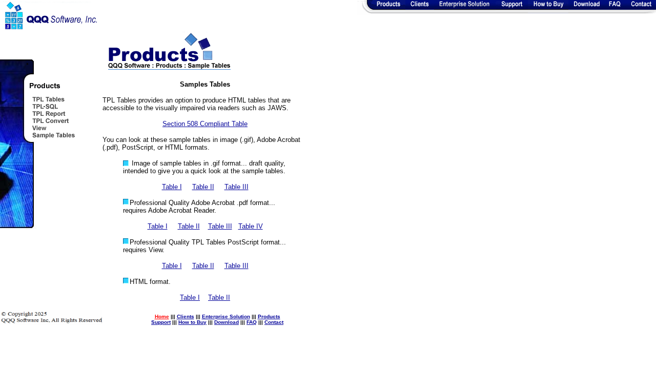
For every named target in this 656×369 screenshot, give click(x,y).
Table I (172, 187)
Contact (273, 322)
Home (162, 316)
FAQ (252, 322)
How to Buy (192, 322)
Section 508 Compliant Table (205, 124)
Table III (236, 187)
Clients (185, 316)
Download (226, 322)
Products (269, 316)
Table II (203, 187)
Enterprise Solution (226, 316)
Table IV (250, 226)
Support (161, 322)
